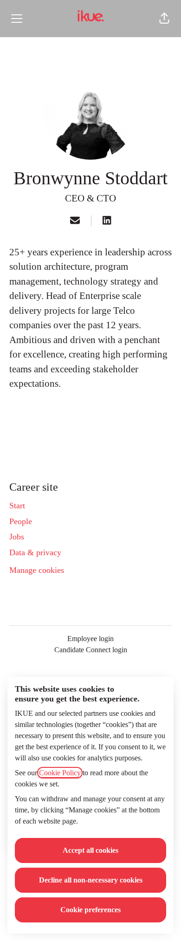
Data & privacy (35, 552)
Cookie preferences (90, 910)
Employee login (90, 638)
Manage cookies (36, 570)
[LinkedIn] (107, 221)
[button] (164, 19)
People (20, 521)
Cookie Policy (60, 773)
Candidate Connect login (90, 650)
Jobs (16, 536)
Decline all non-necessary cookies (90, 880)
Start (17, 505)
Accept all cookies (90, 850)
